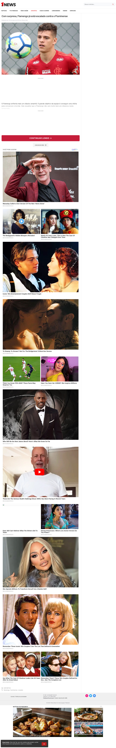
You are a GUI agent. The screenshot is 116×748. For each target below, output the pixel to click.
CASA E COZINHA (44, 10)
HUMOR (65, 10)
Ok (44, 744)
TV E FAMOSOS (14, 10)
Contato (13, 696)
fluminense (13, 690)
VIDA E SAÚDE (24, 10)
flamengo (7, 690)
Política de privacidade (21, 696)
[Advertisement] (41, 90)
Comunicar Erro (39, 145)
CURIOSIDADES (56, 10)
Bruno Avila (25, 20)
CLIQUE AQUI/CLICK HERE (60, 698)
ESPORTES (34, 10)
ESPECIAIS (73, 10)
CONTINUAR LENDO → (40, 138)
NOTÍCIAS (4, 10)
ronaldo (20, 690)
